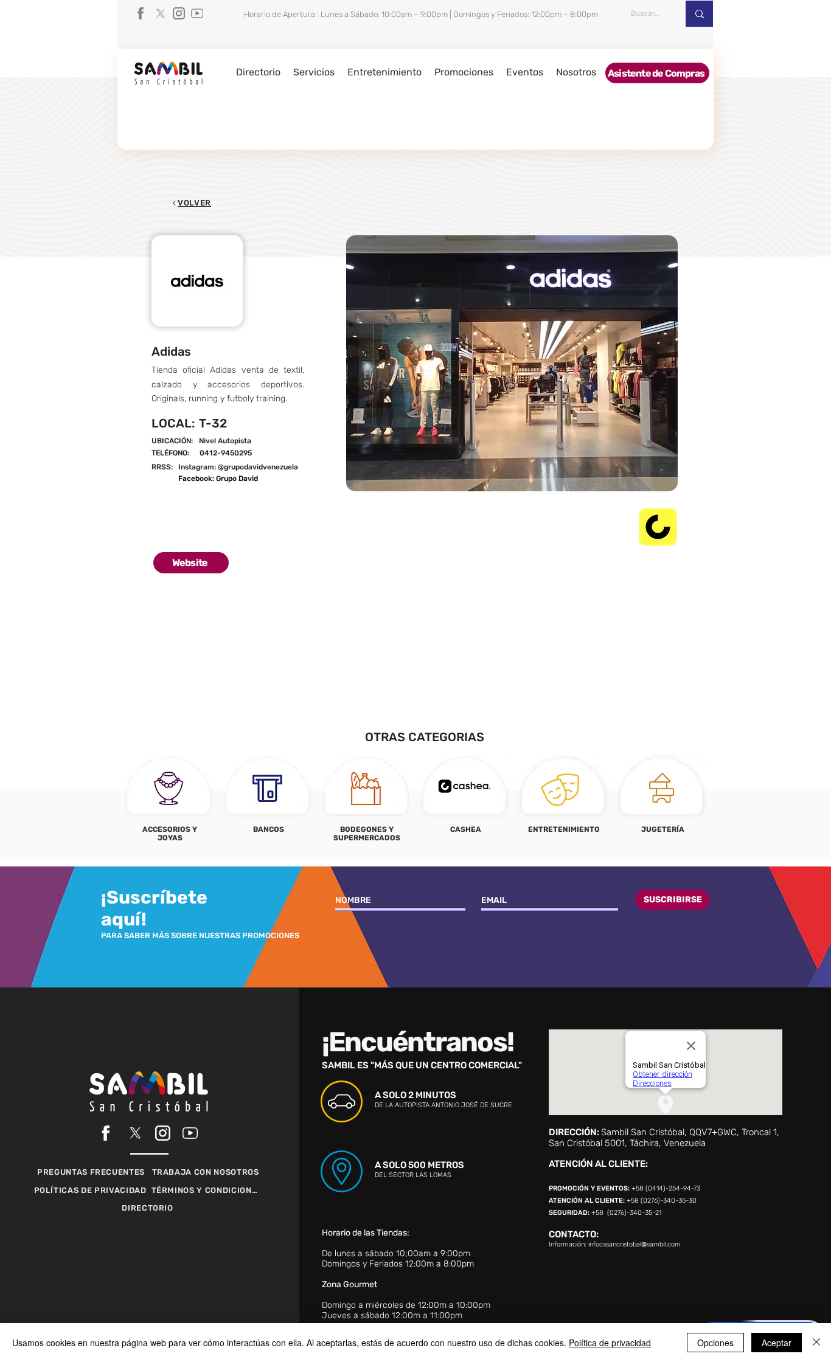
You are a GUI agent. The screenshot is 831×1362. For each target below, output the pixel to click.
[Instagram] (179, 13)
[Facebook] (142, 13)
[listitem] (169, 802)
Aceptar (776, 1342)
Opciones (715, 1342)
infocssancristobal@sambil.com (634, 1244)
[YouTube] (197, 13)
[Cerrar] (816, 1342)
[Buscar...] (699, 14)
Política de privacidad (610, 1342)
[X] (161, 13)
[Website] (265, 453)
